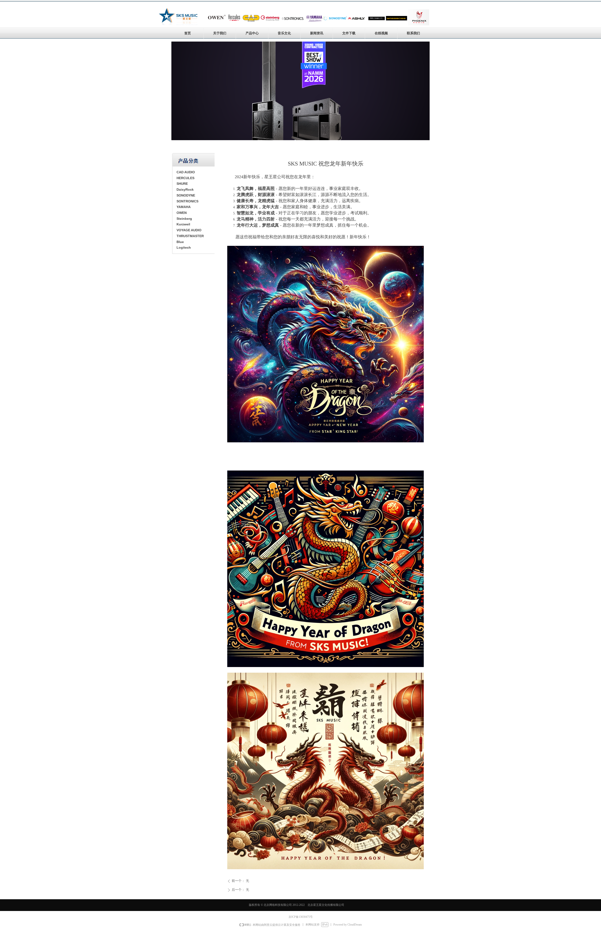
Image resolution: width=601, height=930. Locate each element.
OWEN (182, 213)
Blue (180, 242)
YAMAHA (184, 207)
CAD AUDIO (186, 172)
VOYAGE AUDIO (189, 230)
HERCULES (185, 178)
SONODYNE (186, 195)
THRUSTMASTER (190, 236)
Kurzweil (183, 224)
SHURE (182, 183)
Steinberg (184, 218)
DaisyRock (185, 189)
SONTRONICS (187, 201)
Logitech (184, 247)
